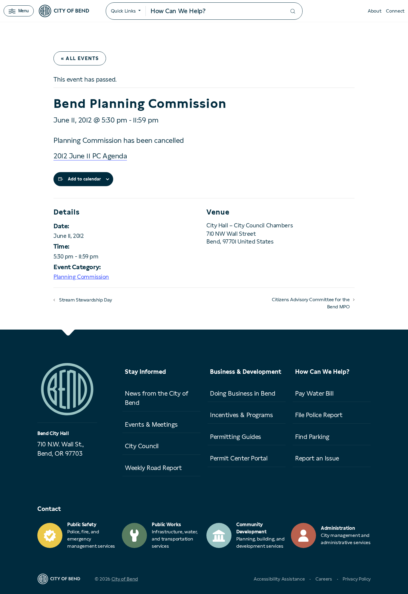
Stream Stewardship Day (85, 300)
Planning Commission (81, 276)
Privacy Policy (357, 579)
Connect (395, 11)
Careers (323, 579)
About (374, 11)
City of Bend (124, 579)
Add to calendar (84, 179)
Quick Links (123, 11)
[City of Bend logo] (64, 11)
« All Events (80, 58)
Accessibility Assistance (279, 579)
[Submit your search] (292, 11)
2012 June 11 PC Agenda (90, 155)
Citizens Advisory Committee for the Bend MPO (310, 303)
